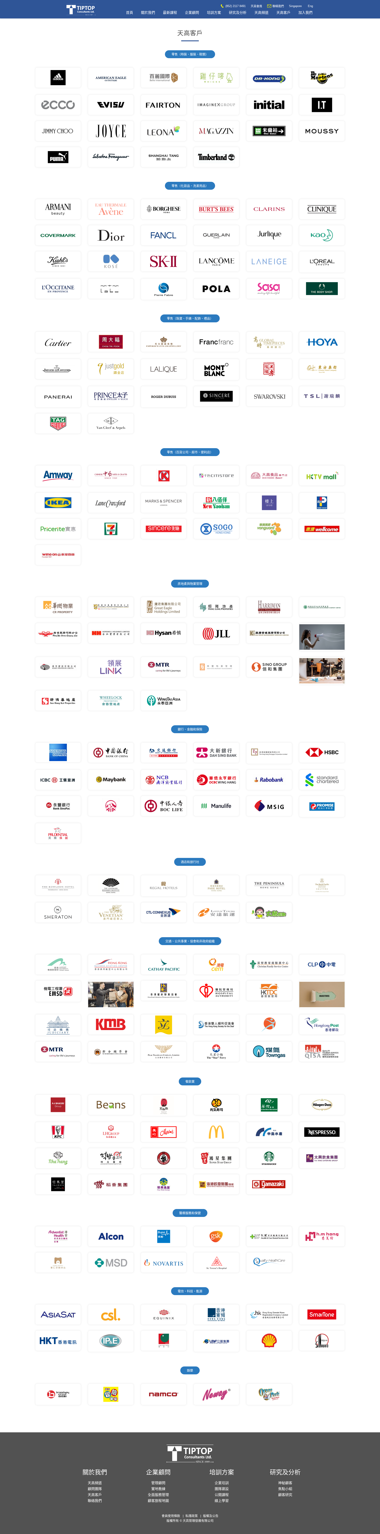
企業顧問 (192, 12)
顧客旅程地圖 (158, 1501)
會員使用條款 (171, 1516)
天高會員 (256, 6)
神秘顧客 (285, 1483)
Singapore (295, 6)
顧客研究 (285, 1495)
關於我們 (148, 12)
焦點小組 (285, 1489)
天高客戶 (283, 12)
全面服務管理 (158, 1495)
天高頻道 (261, 12)
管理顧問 (158, 1483)
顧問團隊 (95, 1489)
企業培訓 (222, 1483)
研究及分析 (238, 12)
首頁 (129, 12)
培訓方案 (214, 12)
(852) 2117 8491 (235, 6)
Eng (310, 6)
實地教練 (158, 1489)
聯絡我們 (278, 6)
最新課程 (170, 12)
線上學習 (222, 1501)
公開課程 (222, 1495)
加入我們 (305, 12)
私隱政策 (191, 1516)
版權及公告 (210, 1516)
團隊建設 (222, 1489)
